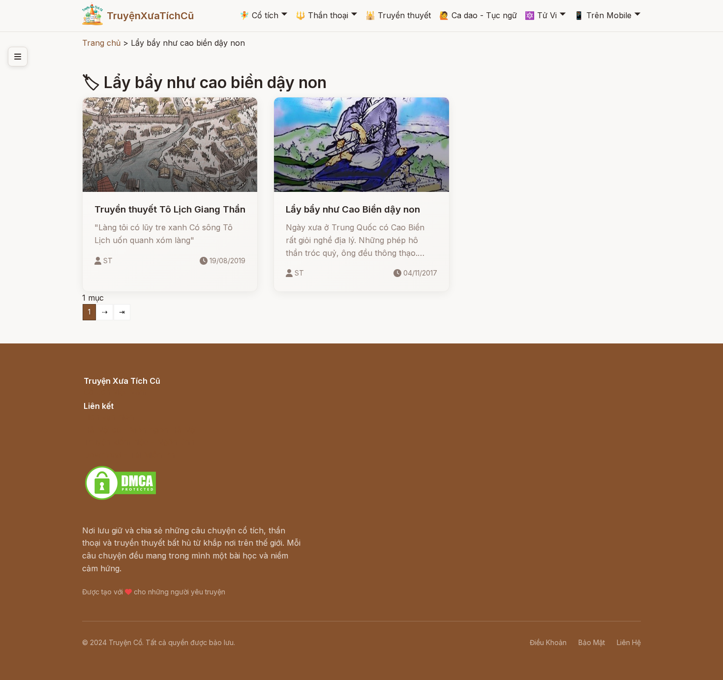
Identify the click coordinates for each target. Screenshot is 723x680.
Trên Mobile (603, 15)
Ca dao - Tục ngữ (478, 15)
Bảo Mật (591, 642)
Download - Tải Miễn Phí (130, 455)
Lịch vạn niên (109, 417)
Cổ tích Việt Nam (115, 392)
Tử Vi (541, 15)
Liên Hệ (629, 642)
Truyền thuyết (398, 15)
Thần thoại (322, 15)
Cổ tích (259, 15)
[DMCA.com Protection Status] (120, 498)
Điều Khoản (548, 642)
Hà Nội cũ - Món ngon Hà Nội (140, 429)
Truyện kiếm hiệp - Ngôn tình (139, 442)
